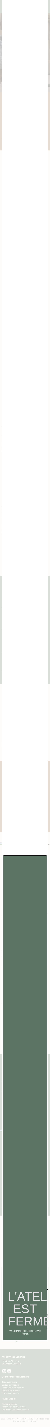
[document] (25, 713)
